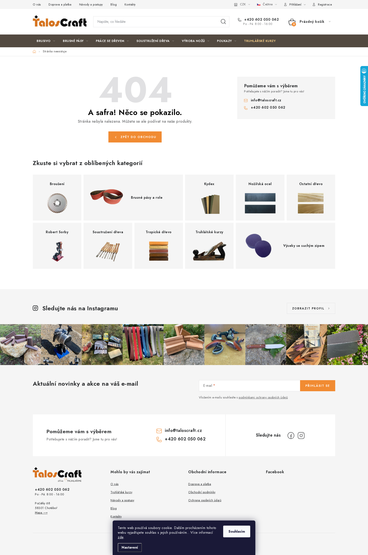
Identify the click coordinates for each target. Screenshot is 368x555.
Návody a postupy (91, 4)
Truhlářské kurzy (121, 492)
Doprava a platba (60, 4)
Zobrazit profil (308, 308)
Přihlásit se (317, 386)
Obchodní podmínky (202, 492)
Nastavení (130, 547)
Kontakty (130, 4)
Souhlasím (237, 531)
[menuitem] (46, 41)
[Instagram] (301, 435)
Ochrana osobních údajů (204, 500)
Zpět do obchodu (138, 137)
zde (121, 537)
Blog (114, 4)
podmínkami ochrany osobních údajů (263, 397)
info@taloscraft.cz (266, 100)
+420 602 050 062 (261, 19)
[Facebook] (291, 435)
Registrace (325, 4)
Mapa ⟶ (41, 512)
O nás (37, 4)
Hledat (223, 21)
